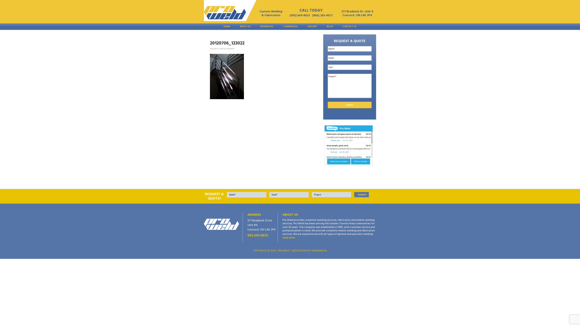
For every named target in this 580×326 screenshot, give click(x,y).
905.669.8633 (257, 235)
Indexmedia (319, 250)
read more (288, 237)
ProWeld (225, 13)
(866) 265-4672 (322, 15)
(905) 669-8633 (300, 15)
